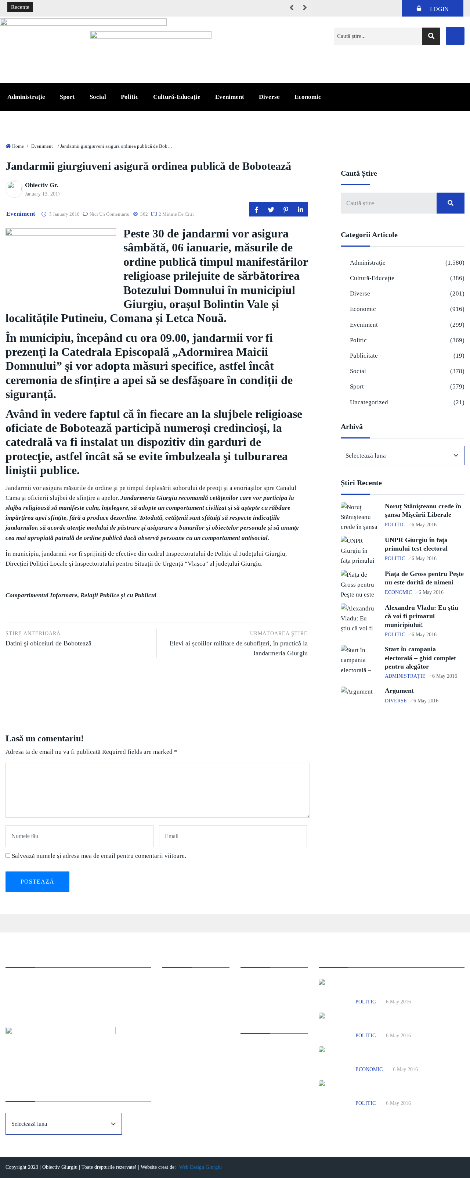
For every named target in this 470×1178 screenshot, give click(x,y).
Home (18, 146)
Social (98, 96)
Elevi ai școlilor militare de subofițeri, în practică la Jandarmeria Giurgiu (239, 644)
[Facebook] (455, 36)
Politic (129, 96)
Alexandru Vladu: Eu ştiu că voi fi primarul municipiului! (421, 616)
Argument (399, 690)
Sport (67, 96)
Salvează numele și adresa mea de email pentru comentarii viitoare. (99, 855)
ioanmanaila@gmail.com (34, 1003)
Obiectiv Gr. (41, 185)
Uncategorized (369, 402)
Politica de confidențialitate (272, 994)
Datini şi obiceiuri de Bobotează (48, 639)
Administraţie (26, 96)
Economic (307, 96)
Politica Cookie (258, 984)
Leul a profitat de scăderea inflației (78, 7)
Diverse (269, 96)
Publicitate (364, 355)
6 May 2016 (424, 524)
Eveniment (229, 96)
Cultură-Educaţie (176, 96)
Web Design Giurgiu (200, 1167)
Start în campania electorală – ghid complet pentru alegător (420, 657)
